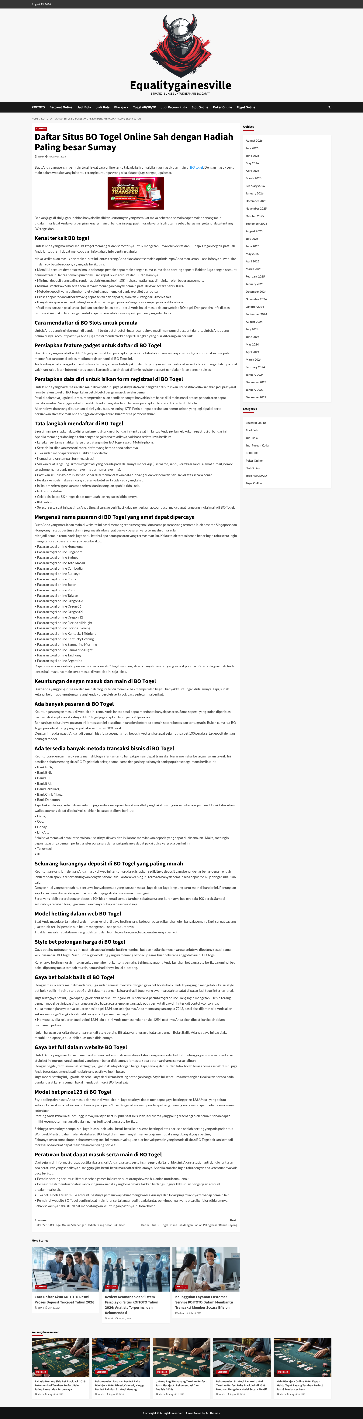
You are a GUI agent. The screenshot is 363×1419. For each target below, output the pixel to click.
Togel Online (246, 107)
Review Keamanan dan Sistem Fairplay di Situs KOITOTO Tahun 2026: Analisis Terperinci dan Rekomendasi (131, 1305)
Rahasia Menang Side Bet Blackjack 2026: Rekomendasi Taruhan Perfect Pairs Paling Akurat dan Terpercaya (60, 1385)
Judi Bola (84, 107)
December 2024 (256, 291)
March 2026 (253, 178)
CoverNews (193, 1413)
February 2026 (255, 185)
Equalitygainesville (180, 85)
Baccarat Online (61, 107)
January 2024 (255, 374)
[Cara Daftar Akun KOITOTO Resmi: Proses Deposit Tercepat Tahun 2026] (65, 1269)
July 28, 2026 (54, 1307)
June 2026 (252, 155)
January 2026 (255, 193)
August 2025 (254, 231)
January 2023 (255, 389)
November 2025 (256, 208)
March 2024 (253, 359)
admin (41, 156)
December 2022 (256, 397)
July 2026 (252, 148)
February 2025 (255, 276)
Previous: (80, 1222)
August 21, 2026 (237, 1394)
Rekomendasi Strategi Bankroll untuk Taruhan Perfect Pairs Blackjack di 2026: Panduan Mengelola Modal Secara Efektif (241, 1385)
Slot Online (200, 107)
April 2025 (252, 261)
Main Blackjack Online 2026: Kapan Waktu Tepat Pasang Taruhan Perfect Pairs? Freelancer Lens (300, 1385)
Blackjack (121, 107)
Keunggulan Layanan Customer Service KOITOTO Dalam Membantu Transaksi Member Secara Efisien (204, 1302)
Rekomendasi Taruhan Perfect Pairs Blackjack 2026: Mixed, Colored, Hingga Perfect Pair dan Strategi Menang (119, 1385)
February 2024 (255, 367)
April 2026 (252, 170)
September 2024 (256, 314)
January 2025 (255, 284)
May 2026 (252, 163)
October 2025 (255, 216)
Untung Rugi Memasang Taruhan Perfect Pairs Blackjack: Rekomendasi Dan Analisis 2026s (181, 1385)
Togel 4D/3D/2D (144, 107)
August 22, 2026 (176, 1394)
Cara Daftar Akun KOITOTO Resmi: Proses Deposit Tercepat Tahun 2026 (64, 1299)
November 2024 (256, 299)
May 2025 (252, 253)
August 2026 (254, 140)
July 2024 (252, 329)
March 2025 (253, 269)
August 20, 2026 (297, 1394)
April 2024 (252, 352)
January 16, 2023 (57, 156)
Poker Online (222, 107)
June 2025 (252, 246)
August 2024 (254, 321)
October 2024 (255, 306)
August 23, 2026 (116, 1394)
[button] (329, 107)
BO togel (196, 167)
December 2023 (256, 382)
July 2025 (252, 238)
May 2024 (252, 344)
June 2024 (252, 337)
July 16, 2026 (195, 1313)
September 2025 (256, 223)
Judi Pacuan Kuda (174, 107)
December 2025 (256, 201)
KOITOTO (38, 107)
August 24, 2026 (55, 1394)
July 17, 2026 (125, 1318)
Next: (189, 1222)
